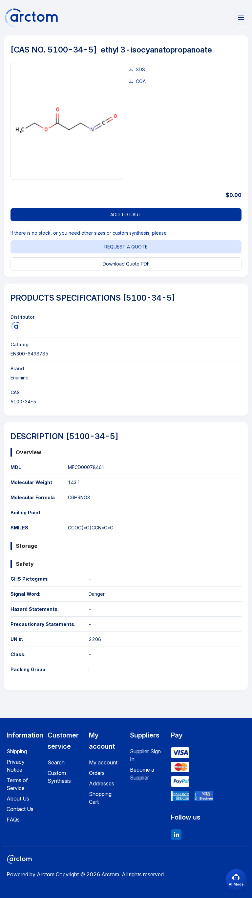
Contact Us (20, 809)
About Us (18, 798)
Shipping (17, 751)
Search (56, 762)
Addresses (101, 783)
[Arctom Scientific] (15, 326)
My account (103, 762)
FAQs (13, 819)
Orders (97, 773)
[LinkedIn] (176, 834)
